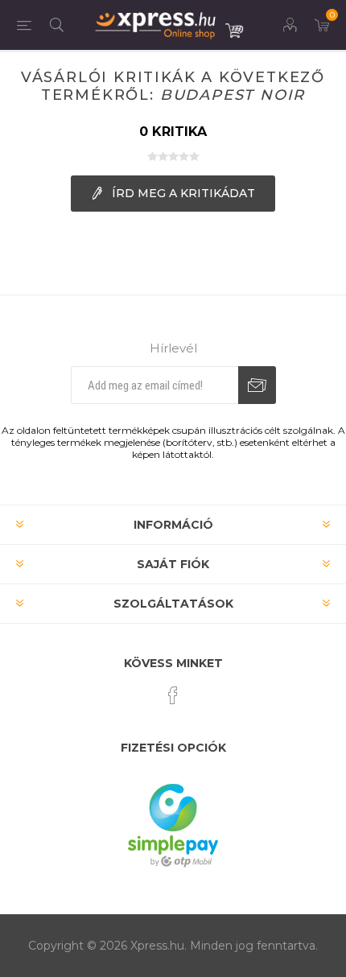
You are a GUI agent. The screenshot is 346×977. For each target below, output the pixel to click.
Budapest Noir (232, 95)
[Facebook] (173, 695)
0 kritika (173, 131)
